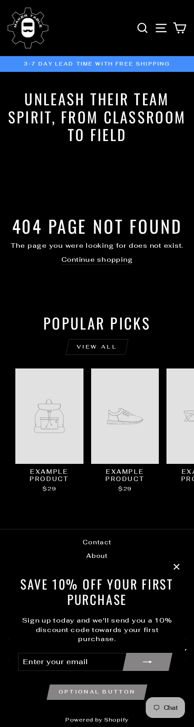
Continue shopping (97, 259)
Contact (97, 542)
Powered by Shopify (97, 719)
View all (97, 346)
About (97, 556)
